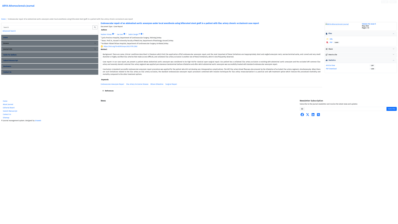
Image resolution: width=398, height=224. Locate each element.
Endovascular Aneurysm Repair (112, 84)
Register (392, 2)
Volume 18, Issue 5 (369, 24)
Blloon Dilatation (156, 84)
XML (331, 39)
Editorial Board (9, 108)
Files (330, 33)
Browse (6, 43)
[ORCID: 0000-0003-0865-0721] (113, 34)
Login (385, 2)
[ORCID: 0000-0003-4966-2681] (142, 34)
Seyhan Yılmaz (106, 34)
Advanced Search (9, 31)
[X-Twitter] (307, 115)
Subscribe (391, 109)
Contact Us (7, 72)
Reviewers (7, 66)
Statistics (332, 60)
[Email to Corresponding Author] (139, 34)
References (109, 91)
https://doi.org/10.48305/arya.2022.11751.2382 (120, 46)
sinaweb (38, 121)
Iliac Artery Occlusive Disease (137, 84)
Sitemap (6, 118)
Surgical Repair (171, 84)
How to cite (332, 55)
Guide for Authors (10, 55)
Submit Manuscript (10, 60)
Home (3, 19)
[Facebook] (302, 115)
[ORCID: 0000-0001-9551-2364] (124, 34)
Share (330, 49)
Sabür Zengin (133, 34)
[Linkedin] (313, 115)
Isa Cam (120, 34)
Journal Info (7, 49)
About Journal (8, 104)
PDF (333, 42)
